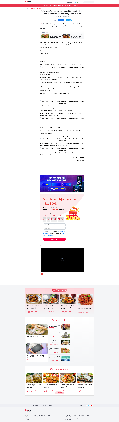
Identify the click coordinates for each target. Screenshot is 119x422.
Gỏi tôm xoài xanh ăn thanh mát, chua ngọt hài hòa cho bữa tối (67, 386)
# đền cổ (54, 336)
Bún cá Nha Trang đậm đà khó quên (36, 336)
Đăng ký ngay (54, 239)
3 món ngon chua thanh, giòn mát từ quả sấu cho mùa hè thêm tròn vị (34, 386)
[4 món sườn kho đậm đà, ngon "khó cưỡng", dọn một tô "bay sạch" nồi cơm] (66, 36)
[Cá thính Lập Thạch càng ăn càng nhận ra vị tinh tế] (65, 350)
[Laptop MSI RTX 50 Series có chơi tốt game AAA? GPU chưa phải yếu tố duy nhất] (37, 348)
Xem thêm (59, 392)
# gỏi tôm (72, 390)
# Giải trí (50, 328)
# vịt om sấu (29, 391)
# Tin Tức (50, 336)
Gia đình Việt (72, 5)
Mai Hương (58, 16)
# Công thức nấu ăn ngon (32, 311)
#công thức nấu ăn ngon (63, 280)
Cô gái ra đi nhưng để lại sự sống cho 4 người (54, 357)
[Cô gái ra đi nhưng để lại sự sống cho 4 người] (65, 358)
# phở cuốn (80, 391)
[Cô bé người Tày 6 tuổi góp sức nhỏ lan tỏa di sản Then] (65, 327)
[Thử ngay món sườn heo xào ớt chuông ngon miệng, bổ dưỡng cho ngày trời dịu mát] (51, 299)
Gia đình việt (51, 405)
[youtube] (79, 2)
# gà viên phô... (47, 391)
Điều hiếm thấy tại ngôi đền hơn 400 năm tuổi (54, 333)
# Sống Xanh (29, 359)
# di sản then (54, 328)
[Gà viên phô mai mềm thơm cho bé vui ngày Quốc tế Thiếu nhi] (51, 378)
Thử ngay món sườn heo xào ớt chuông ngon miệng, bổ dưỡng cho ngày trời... (50, 307)
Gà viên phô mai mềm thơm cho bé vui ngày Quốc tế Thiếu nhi (50, 386)
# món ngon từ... (64, 312)
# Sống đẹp (51, 360)
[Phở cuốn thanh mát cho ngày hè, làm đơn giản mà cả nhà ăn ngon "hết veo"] (85, 378)
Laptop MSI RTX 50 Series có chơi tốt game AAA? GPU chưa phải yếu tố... (36, 356)
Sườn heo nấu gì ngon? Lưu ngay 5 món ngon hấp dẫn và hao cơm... (67, 307)
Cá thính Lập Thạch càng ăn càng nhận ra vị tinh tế (54, 349)
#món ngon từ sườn (55, 280)
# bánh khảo (55, 344)
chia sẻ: (54, 20)
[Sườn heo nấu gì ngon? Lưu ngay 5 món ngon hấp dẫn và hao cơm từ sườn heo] (68, 299)
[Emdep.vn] (28, 1)
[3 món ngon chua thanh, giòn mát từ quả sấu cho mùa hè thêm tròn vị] (34, 378)
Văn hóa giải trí (53, 5)
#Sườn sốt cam (71, 280)
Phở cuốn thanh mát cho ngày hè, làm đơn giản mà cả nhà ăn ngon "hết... (85, 386)
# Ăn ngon (46, 311)
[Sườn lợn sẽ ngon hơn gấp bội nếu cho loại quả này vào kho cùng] (45, 36)
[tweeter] (76, 2)
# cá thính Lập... (56, 352)
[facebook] (74, 2)
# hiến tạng (55, 360)
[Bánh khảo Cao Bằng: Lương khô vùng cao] (65, 342)
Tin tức (46, 5)
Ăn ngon (66, 5)
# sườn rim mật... (30, 312)
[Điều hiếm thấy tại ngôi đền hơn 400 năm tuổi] (65, 335)
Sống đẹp (60, 5)
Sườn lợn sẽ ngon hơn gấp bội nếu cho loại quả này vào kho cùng (55, 36)
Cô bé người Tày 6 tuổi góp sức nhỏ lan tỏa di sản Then (54, 325)
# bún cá (33, 339)
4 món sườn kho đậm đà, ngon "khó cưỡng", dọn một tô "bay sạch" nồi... (76, 36)
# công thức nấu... (81, 313)
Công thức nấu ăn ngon (36, 8)
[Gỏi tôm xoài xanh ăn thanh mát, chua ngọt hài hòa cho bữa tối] (68, 378)
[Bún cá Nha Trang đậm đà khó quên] (37, 329)
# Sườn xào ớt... (51, 311)
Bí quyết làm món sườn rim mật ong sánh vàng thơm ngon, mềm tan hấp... (33, 307)
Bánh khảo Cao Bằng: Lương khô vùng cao (54, 341)
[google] (77, 2)
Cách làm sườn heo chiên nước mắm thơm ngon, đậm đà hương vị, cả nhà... (85, 308)
